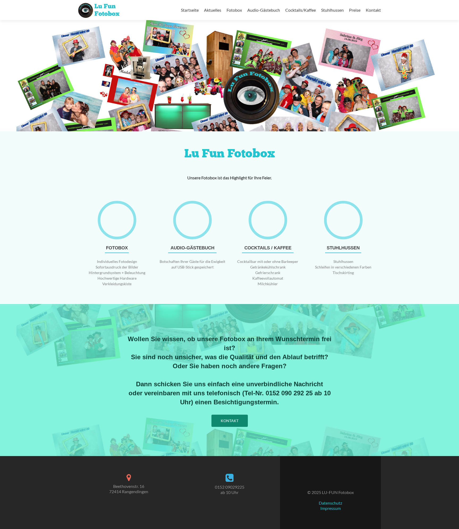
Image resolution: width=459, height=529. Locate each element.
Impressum (330, 508)
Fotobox (234, 9)
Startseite (190, 9)
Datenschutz (330, 502)
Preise (354, 9)
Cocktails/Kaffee (300, 9)
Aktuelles (212, 9)
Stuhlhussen (332, 9)
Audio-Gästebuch (263, 9)
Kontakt (373, 9)
